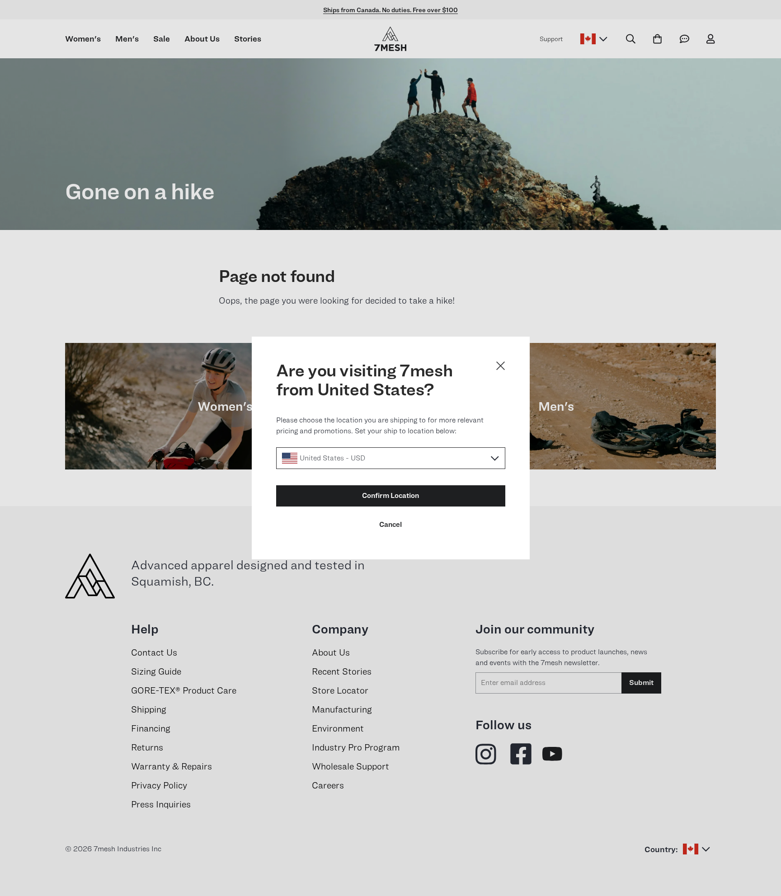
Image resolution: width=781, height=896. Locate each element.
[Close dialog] (500, 366)
